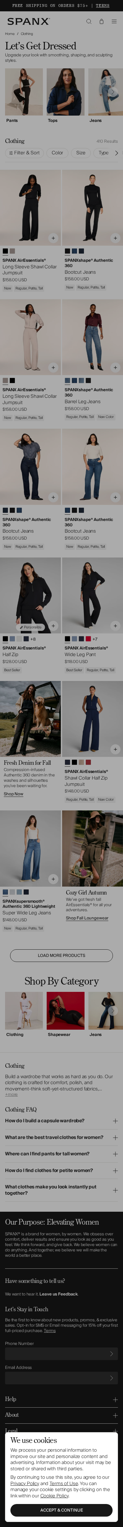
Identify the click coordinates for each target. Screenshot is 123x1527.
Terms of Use (64, 1483)
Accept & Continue (61, 1510)
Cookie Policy (54, 1496)
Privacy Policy (24, 1483)
